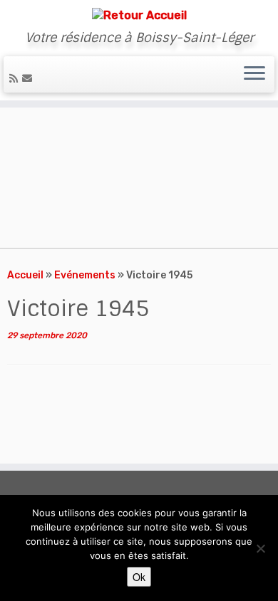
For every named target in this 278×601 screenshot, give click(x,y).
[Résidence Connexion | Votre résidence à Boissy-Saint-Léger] (139, 15)
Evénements (84, 275)
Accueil (25, 275)
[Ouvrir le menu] (254, 74)
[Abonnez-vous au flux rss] (15, 79)
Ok (139, 577)
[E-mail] (29, 79)
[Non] (260, 548)
